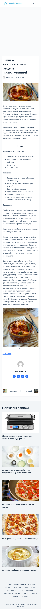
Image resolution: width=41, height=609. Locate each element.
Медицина (30, 590)
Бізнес (33, 587)
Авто (26, 587)
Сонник (25, 596)
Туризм (34, 593)
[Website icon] (18, 376)
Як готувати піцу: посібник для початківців (20, 539)
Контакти (31, 584)
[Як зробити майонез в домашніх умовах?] (20, 556)
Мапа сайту (18, 587)
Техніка (27, 593)
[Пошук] (34, 4)
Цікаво (21, 590)
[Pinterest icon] (26, 376)
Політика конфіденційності (16, 584)
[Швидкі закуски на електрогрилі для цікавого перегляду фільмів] (20, 422)
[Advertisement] (20, 29)
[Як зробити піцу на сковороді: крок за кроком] (20, 490)
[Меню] (38, 4)
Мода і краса (8, 593)
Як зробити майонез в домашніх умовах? (19, 570)
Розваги (18, 593)
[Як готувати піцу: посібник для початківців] (20, 524)
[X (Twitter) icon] (22, 376)
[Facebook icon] (14, 376)
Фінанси (16, 596)
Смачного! (7, 354)
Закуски (21, 77)
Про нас (8, 587)
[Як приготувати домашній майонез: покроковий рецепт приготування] (20, 456)
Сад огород (11, 590)
